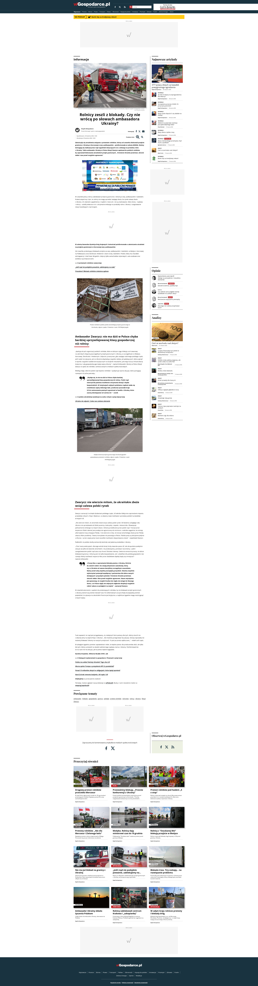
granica (100, 699)
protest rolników (115, 699)
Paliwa (109, 12)
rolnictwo (125, 699)
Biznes (90, 12)
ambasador (77, 699)
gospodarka (93, 699)
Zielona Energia (163, 12)
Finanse (84, 12)
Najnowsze (77, 12)
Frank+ (155, 12)
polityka (106, 699)
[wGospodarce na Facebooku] (115, 7)
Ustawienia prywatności (141, 982)
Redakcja (139, 976)
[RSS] (124, 7)
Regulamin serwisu (115, 982)
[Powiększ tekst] (137, 137)
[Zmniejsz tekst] (142, 137)
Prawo (96, 12)
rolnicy (132, 699)
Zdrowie (149, 12)
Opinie (171, 12)
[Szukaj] (130, 7)
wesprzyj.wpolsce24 (82, 685)
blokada (85, 699)
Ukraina (138, 699)
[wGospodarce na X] (119, 7)
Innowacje (135, 12)
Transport (102, 12)
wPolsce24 (109, 683)
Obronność (116, 12)
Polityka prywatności (127, 982)
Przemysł (142, 12)
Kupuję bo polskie (125, 12)
